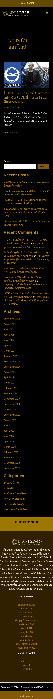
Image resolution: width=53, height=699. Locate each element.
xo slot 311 (26, 628)
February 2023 (11, 452)
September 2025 (12, 318)
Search (7, 161)
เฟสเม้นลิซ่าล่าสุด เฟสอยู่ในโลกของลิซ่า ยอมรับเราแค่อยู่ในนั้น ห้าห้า (26, 259)
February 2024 (11, 388)
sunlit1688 (9, 268)
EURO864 (26, 669)
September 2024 (12, 366)
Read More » (10, 133)
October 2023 (10, 409)
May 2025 (9, 340)
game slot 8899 (26, 608)
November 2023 (12, 404)
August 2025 (10, 324)
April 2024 (9, 377)
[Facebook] (16, 522)
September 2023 (12, 414)
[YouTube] (36, 522)
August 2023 (10, 420)
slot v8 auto (26, 636)
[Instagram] (24, 522)
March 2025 (10, 350)
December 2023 (12, 398)
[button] (26, 3)
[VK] (32, 522)
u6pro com (26, 661)
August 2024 (10, 372)
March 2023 (10, 446)
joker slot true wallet (26, 644)
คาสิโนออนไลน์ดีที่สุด (15, 493)
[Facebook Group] (28, 522)
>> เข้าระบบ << (26, 696)
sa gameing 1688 (26, 604)
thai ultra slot (26, 616)
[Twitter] (20, 522)
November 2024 (12, 361)
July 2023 (8, 425)
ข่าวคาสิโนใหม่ (11, 107)
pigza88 (26, 665)
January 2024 (10, 393)
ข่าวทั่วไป (9, 488)
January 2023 (10, 457)
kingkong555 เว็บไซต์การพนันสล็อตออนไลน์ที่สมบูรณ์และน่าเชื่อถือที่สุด (26, 300)
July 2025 (8, 329)
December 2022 (12, 462)
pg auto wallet (27, 612)
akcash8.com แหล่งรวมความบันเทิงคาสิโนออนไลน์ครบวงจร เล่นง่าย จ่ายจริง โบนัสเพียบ (25, 212)
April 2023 (9, 441)
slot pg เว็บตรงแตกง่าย (26, 620)
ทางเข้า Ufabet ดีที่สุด (14, 498)
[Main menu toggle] (47, 13)
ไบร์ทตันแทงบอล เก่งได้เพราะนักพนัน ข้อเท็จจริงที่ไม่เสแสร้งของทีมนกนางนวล (26, 98)
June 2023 (9, 430)
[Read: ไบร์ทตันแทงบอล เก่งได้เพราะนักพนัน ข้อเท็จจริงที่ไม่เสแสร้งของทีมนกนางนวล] (26, 74)
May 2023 (9, 436)
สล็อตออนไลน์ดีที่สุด (14, 504)
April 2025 (9, 345)
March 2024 (10, 382)
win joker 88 (26, 632)
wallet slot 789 (26, 624)
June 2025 (9, 334)
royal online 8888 (26, 647)
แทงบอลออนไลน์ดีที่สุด (15, 509)
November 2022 (12, 468)
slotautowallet (26, 640)
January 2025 (10, 356)
